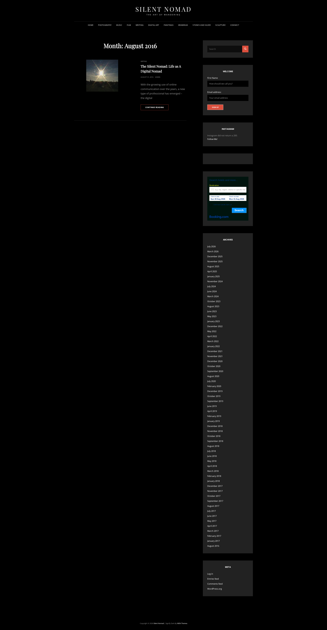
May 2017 (211, 521)
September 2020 (215, 371)
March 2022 (213, 341)
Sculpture (220, 25)
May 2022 (211, 331)
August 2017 (213, 506)
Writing (139, 25)
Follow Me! (212, 139)
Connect (234, 25)
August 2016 (213, 546)
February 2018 (214, 476)
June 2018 (212, 456)
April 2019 (212, 411)
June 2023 (212, 311)
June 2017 (212, 516)
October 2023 (213, 301)
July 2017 (211, 511)
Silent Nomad (163, 9)
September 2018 (215, 441)
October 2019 (213, 396)
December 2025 (215, 256)
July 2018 (211, 451)
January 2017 (213, 541)
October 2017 (213, 496)
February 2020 (214, 386)
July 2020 (211, 381)
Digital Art (153, 25)
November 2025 (215, 261)
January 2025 (213, 276)
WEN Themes (182, 623)
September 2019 (215, 401)
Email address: (214, 92)
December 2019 (215, 391)
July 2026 (211, 246)
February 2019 (214, 416)
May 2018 (211, 461)
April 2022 (212, 336)
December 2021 (215, 351)
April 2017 (212, 526)
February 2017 (214, 536)
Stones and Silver (202, 25)
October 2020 (213, 366)
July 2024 (211, 286)
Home (90, 25)
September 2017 (215, 501)
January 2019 (213, 421)
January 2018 (213, 481)
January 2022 (213, 346)
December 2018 (215, 426)
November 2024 (215, 281)
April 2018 (212, 466)
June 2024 (212, 291)
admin (157, 77)
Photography (105, 25)
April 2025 (212, 271)
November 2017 (215, 491)
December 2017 (215, 486)
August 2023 (213, 306)
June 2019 (212, 406)
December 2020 (215, 361)
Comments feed (215, 583)
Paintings (168, 25)
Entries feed (213, 578)
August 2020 (213, 376)
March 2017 (213, 531)
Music (119, 25)
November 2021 (215, 356)
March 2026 (213, 251)
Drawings (183, 25)
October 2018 (213, 436)
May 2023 (211, 316)
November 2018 (215, 431)
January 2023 (213, 321)
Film (129, 25)
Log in (210, 573)
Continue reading (156, 108)
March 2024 (213, 296)
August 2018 (213, 446)
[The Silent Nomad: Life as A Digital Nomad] (102, 76)
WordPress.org (214, 588)
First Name (212, 78)
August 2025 (213, 266)
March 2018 (213, 471)
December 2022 (215, 326)
